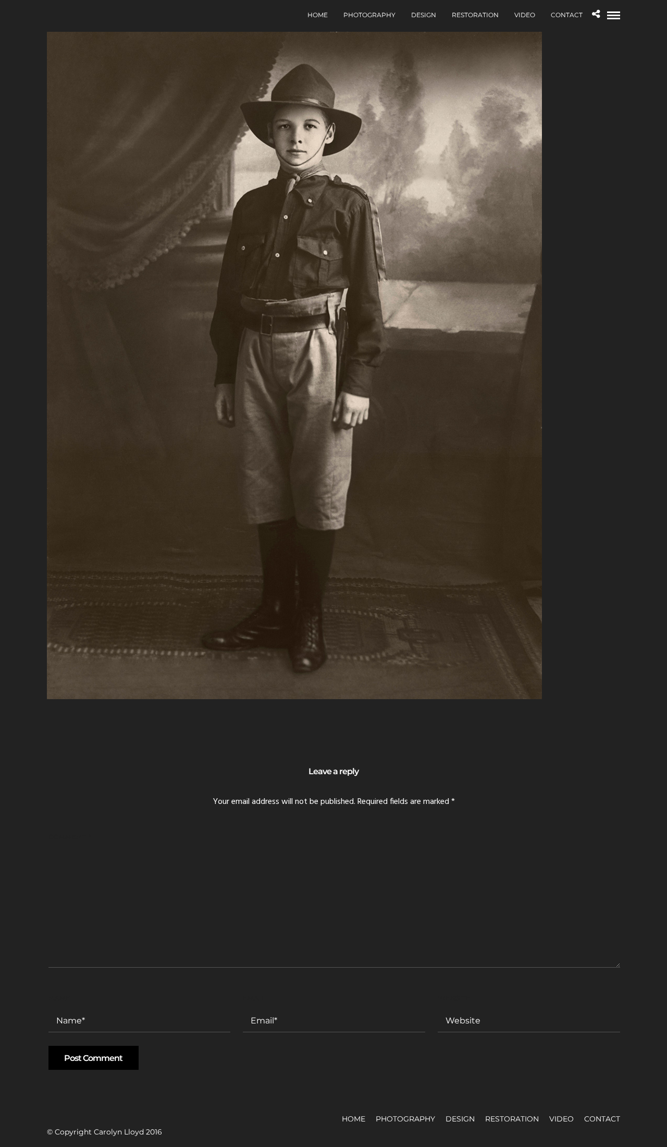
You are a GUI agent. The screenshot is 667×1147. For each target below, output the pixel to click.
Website (454, 998)
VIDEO (524, 15)
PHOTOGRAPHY (369, 15)
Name (59, 998)
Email (254, 998)
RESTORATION (475, 15)
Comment (69, 837)
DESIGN (423, 15)
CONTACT (567, 15)
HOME (317, 15)
